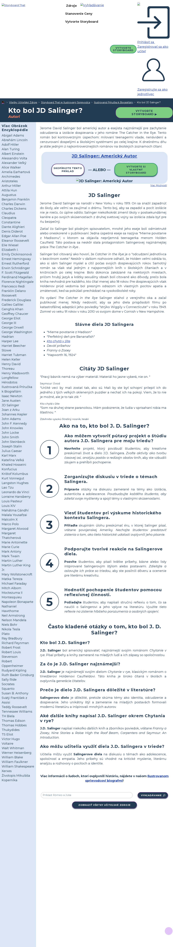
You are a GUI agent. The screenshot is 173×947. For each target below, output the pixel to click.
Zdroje (71, 6)
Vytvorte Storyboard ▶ (144, 112)
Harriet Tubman (14, 355)
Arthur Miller (11, 186)
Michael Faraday (14, 583)
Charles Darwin (13, 204)
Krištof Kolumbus (15, 474)
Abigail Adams (13, 135)
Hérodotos (9, 382)
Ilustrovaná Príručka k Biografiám (113, 102)
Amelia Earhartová (16, 172)
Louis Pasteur (12, 501)
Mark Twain (11, 556)
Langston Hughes (15, 483)
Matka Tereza (12, 579)
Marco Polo (10, 524)
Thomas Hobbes (14, 725)
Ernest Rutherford (15, 263)
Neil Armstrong (13, 615)
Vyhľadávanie (151, 795)
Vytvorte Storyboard (81, 22)
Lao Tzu (8, 487)
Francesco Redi (13, 286)
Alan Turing (11, 149)
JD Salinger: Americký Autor (104, 155)
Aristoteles (10, 181)
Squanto (8, 689)
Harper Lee (10, 341)
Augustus (9, 195)
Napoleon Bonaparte (17, 602)
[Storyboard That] (13, 5)
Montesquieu (12, 597)
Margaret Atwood (15, 529)
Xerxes (7, 771)
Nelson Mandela (14, 620)
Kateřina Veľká (13, 460)
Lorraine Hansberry (16, 497)
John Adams (11, 419)
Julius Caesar (12, 451)
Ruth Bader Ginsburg (18, 675)
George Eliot (11, 318)
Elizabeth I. (10, 250)
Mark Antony (11, 551)
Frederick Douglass (16, 300)
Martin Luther (12, 561)
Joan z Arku (11, 410)
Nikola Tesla (11, 629)
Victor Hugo (11, 739)
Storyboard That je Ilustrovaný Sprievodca (65, 102)
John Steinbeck (13, 442)
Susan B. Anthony (15, 693)
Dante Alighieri (13, 227)
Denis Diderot (12, 231)
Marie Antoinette (14, 542)
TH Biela (8, 716)
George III (9, 323)
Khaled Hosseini (14, 465)
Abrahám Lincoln (15, 140)
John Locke (10, 433)
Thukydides (11, 730)
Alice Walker (11, 167)
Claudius (8, 213)
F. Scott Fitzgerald (15, 273)
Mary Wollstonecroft (17, 574)
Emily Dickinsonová (17, 254)
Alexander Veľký (14, 163)
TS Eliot (7, 734)
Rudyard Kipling (14, 670)
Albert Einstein (13, 154)
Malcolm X (10, 519)
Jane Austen (11, 401)
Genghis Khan (12, 309)
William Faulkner (15, 762)
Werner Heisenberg (16, 753)
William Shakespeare (18, 766)
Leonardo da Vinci (15, 492)
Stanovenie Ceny (78, 14)
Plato (6, 634)
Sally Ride (9, 679)
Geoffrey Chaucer (15, 314)
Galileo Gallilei (12, 305)
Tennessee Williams (17, 711)
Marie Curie (10, 547)
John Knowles (12, 428)
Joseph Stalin (12, 446)
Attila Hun (9, 190)
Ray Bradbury (12, 638)
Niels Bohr (9, 625)
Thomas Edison (13, 721)
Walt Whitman (13, 748)
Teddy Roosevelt (14, 707)
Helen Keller (11, 359)
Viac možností (158, 185)
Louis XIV (9, 506)
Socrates (8, 684)
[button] (93, 6)
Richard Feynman (15, 643)
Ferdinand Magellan (17, 277)
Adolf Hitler (10, 144)
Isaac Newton (12, 396)
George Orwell (13, 327)
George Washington (17, 332)
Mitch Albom (11, 588)
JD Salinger (10, 405)
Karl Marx (9, 455)
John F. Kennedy (14, 423)
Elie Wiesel (10, 245)
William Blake (12, 757)
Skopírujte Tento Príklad (68, 170)
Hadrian (8, 337)
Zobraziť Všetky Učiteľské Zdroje (104, 805)
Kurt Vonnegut (13, 478)
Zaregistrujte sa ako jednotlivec (152, 92)
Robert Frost (11, 647)
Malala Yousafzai (14, 515)
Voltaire (7, 743)
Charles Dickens (14, 209)
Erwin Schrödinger (16, 268)
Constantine (11, 222)
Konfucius (9, 469)
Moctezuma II (12, 593)
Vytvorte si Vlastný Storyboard (136, 169)
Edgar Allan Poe (14, 236)
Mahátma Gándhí (15, 510)
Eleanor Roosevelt (15, 241)
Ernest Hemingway (16, 259)
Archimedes (11, 176)
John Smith (10, 437)
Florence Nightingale (18, 282)
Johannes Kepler (14, 414)
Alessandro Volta (14, 158)
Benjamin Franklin (16, 199)
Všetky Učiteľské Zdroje (23, 102)
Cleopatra (9, 218)
